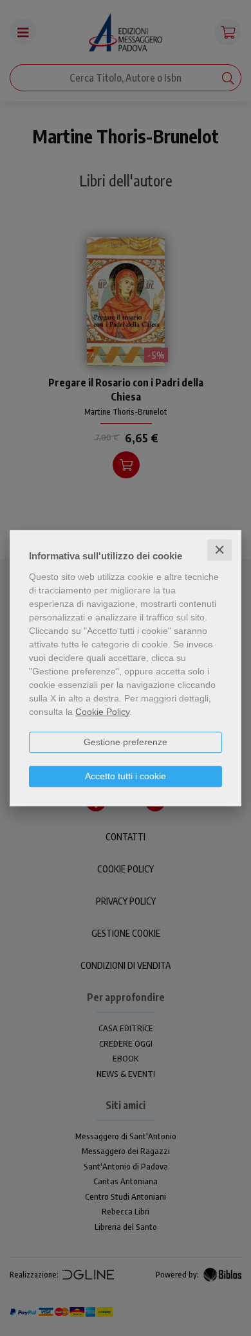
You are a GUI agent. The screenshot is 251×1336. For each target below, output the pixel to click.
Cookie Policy (102, 712)
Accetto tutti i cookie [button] (125, 776)
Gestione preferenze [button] (125, 742)
